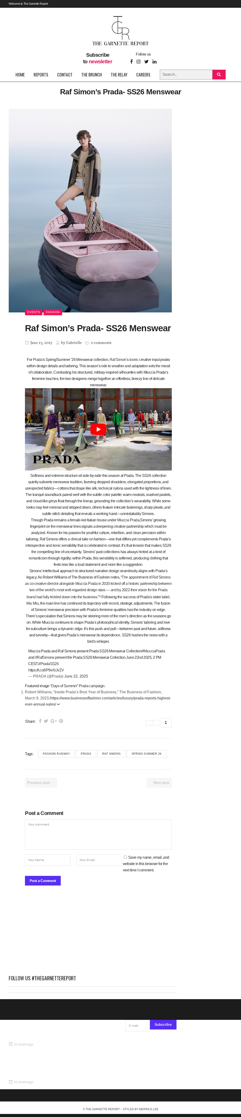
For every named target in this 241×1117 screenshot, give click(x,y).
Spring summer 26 (147, 753)
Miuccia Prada (128, 520)
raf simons (111, 753)
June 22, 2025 (76, 676)
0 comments (101, 343)
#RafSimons (44, 657)
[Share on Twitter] (46, 721)
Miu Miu (32, 603)
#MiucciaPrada (153, 651)
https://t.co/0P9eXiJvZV (46, 670)
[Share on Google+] (54, 721)
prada (86, 753)
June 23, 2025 (41, 343)
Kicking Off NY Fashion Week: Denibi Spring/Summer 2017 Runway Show (32, 1067)
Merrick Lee (148, 1109)
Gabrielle (74, 343)
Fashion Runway (56, 753)
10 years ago (23, 1044)
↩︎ (58, 704)
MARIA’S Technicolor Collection (33, 1035)
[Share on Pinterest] (61, 721)
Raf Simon (118, 360)
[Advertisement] (93, 932)
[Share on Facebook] (40, 721)
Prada (37, 360)
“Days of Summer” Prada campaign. (77, 686)
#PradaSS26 (48, 664)
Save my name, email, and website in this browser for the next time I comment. (146, 863)
